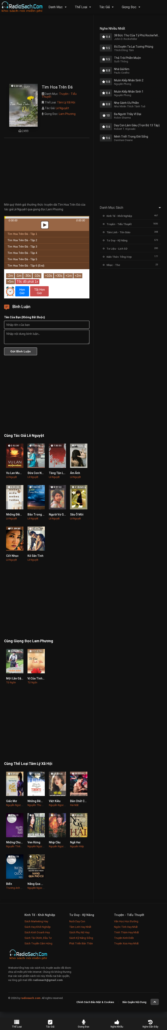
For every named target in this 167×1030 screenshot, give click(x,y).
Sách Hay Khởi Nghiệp (37, 926)
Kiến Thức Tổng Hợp (119, 256)
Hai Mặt (74, 805)
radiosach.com (31, 998)
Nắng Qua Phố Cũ (38, 883)
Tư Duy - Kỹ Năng (117, 240)
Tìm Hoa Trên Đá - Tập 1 (22, 233)
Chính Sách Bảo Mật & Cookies (95, 1002)
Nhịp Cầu (54, 842)
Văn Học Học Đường (126, 921)
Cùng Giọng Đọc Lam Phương (28, 641)
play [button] (46, 188)
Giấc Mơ (11, 801)
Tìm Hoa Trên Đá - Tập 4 (22, 252)
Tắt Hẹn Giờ (39, 291)
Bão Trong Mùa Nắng (41, 514)
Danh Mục (55, 7)
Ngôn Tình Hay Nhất (126, 926)
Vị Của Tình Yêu (37, 678)
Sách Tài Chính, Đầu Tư (38, 937)
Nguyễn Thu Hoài (37, 805)
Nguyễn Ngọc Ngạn (16, 805)
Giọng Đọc (129, 7)
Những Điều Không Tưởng (23, 514)
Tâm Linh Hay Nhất (80, 926)
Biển (9, 883)
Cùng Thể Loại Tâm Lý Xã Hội (28, 763)
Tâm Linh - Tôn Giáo (118, 232)
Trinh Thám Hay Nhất (126, 932)
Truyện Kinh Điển (124, 937)
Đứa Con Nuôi (36, 473)
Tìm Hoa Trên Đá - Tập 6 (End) (26, 265)
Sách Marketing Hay (36, 921)
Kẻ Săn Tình (35, 555)
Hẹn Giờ (22, 291)
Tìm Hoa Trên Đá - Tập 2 (22, 240)
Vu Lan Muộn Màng (18, 473)
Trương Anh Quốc (16, 888)
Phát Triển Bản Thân (81, 943)
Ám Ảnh (75, 473)
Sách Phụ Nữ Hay (79, 932)
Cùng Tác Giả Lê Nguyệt (24, 435)
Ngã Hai (75, 842)
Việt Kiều (54, 801)
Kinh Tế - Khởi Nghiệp (119, 215)
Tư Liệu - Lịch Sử (117, 248)
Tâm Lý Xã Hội (66, 102)
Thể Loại (81, 7)
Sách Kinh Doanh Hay (37, 932)
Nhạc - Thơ (113, 265)
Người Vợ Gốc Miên (61, 514)
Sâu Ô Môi (76, 514)
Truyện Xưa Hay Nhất (126, 943)
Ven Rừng (33, 842)
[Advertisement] (46, 50)
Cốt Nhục (12, 555)
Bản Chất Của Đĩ (80, 801)
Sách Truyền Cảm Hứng (38, 943)
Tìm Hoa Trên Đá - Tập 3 (22, 246)
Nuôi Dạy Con (77, 921)
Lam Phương (67, 113)
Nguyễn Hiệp (77, 846)
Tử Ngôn (11, 682)
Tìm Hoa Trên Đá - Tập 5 (22, 259)
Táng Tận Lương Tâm (63, 473)
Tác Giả (104, 7)
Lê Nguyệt (62, 108)
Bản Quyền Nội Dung (134, 1002)
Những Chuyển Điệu (19, 842)
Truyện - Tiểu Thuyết (59, 95)
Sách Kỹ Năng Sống (81, 937)
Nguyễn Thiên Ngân (17, 846)
